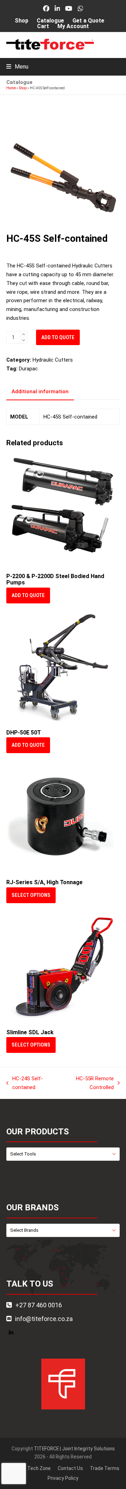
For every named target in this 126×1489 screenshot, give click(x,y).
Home (11, 88)
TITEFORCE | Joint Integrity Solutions (74, 1448)
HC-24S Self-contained (24, 1083)
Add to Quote (58, 337)
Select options (31, 895)
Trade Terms (104, 1468)
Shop (23, 88)
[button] (17, 66)
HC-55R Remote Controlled (88, 1083)
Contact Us (70, 1468)
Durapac (28, 368)
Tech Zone (39, 1468)
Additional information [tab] (40, 391)
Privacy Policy (63, 1478)
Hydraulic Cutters (53, 360)
